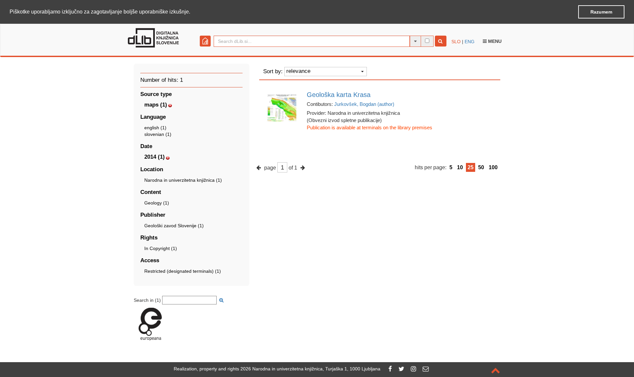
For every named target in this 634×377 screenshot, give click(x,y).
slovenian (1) (157, 134)
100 (493, 167)
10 (460, 167)
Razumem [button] (601, 12)
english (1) (155, 127)
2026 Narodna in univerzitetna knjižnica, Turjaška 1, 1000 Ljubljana (310, 368)
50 (481, 167)
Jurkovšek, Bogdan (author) (364, 104)
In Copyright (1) (160, 248)
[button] (193, 12)
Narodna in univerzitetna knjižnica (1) (183, 180)
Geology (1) (156, 202)
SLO (456, 41)
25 (471, 167)
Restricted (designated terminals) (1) (182, 271)
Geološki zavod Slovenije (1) (174, 225)
